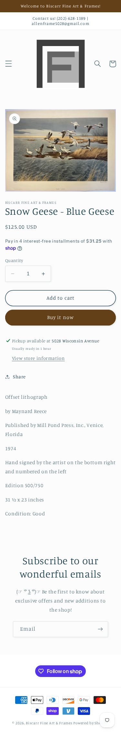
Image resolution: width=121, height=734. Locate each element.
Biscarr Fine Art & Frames (49, 723)
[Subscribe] (100, 629)
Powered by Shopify (90, 723)
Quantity (14, 260)
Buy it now (60, 317)
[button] (8, 63)
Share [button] (19, 376)
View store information (38, 358)
